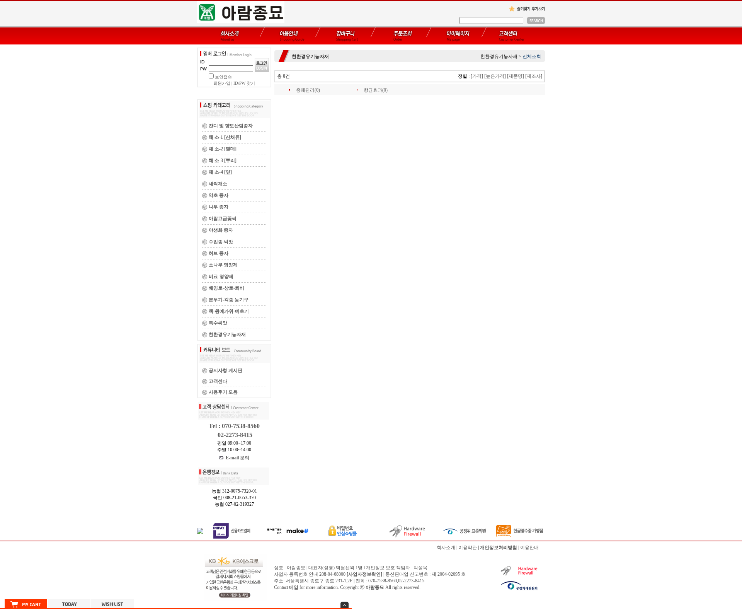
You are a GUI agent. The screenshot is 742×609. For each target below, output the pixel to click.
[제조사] (533, 76)
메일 (293, 587)
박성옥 (420, 567)
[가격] (477, 76)
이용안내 (529, 547)
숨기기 (344, 605)
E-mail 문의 (236, 458)
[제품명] (515, 76)
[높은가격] (495, 76)
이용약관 (467, 547)
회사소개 (446, 547)
